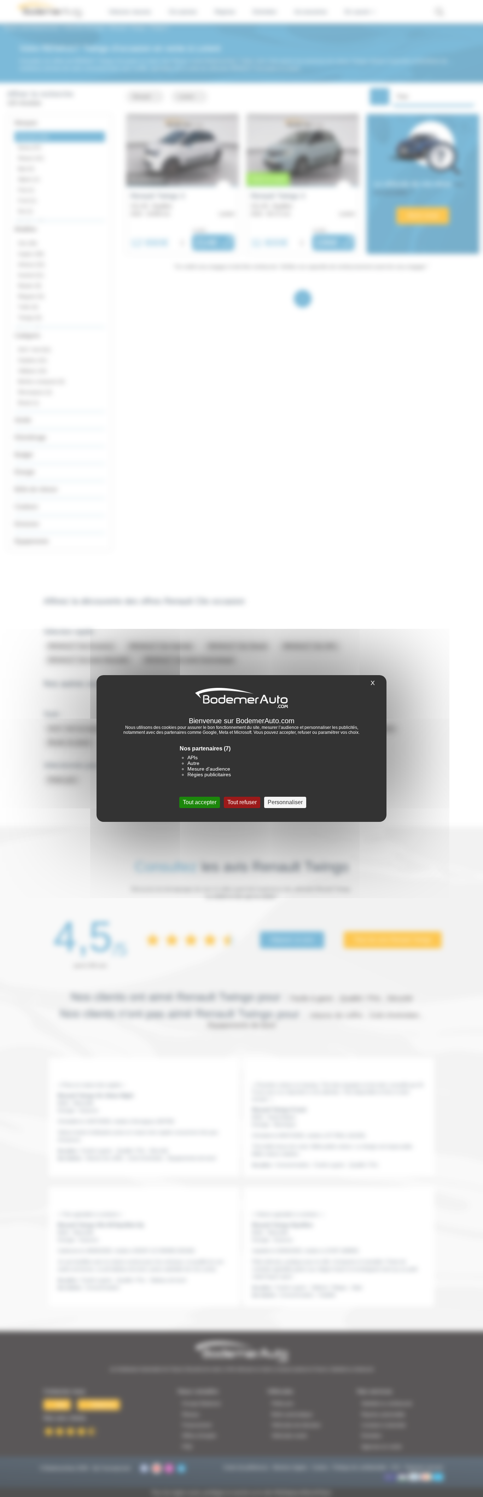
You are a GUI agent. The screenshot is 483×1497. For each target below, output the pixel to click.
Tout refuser (242, 802)
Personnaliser (285, 802)
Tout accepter (199, 802)
